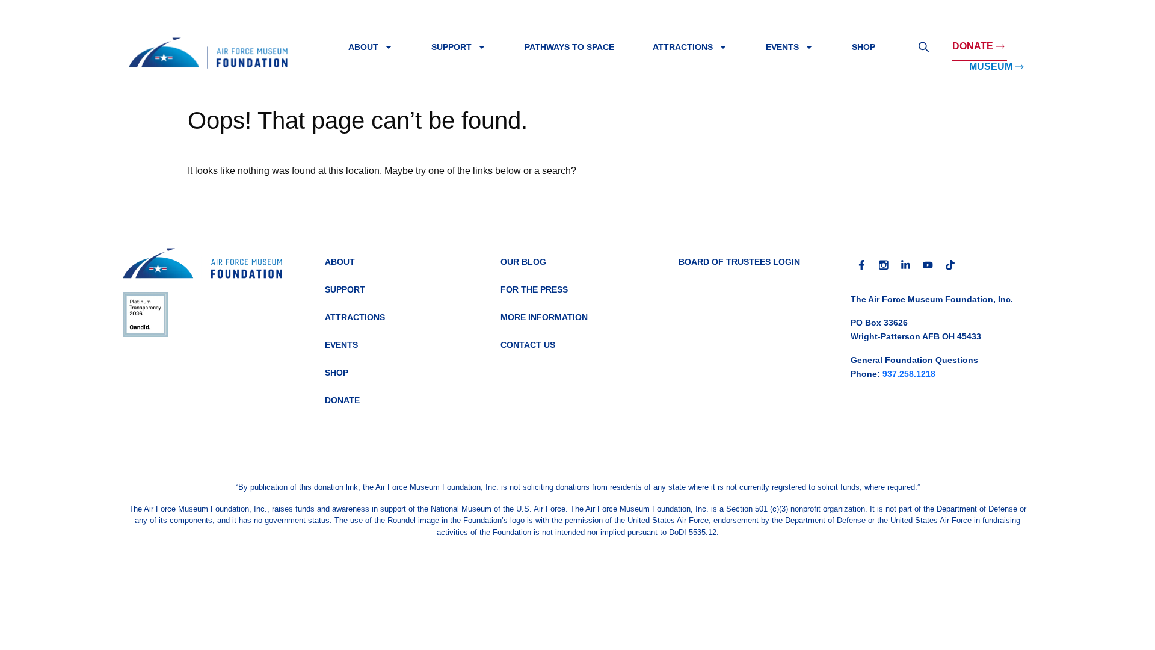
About (363, 47)
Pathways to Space (569, 47)
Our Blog (523, 262)
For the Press (534, 289)
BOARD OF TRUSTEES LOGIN (739, 262)
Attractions (683, 47)
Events (782, 47)
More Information (544, 317)
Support (451, 47)
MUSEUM (990, 66)
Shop (863, 47)
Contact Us (527, 345)
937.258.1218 (908, 374)
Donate (972, 46)
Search (923, 47)
